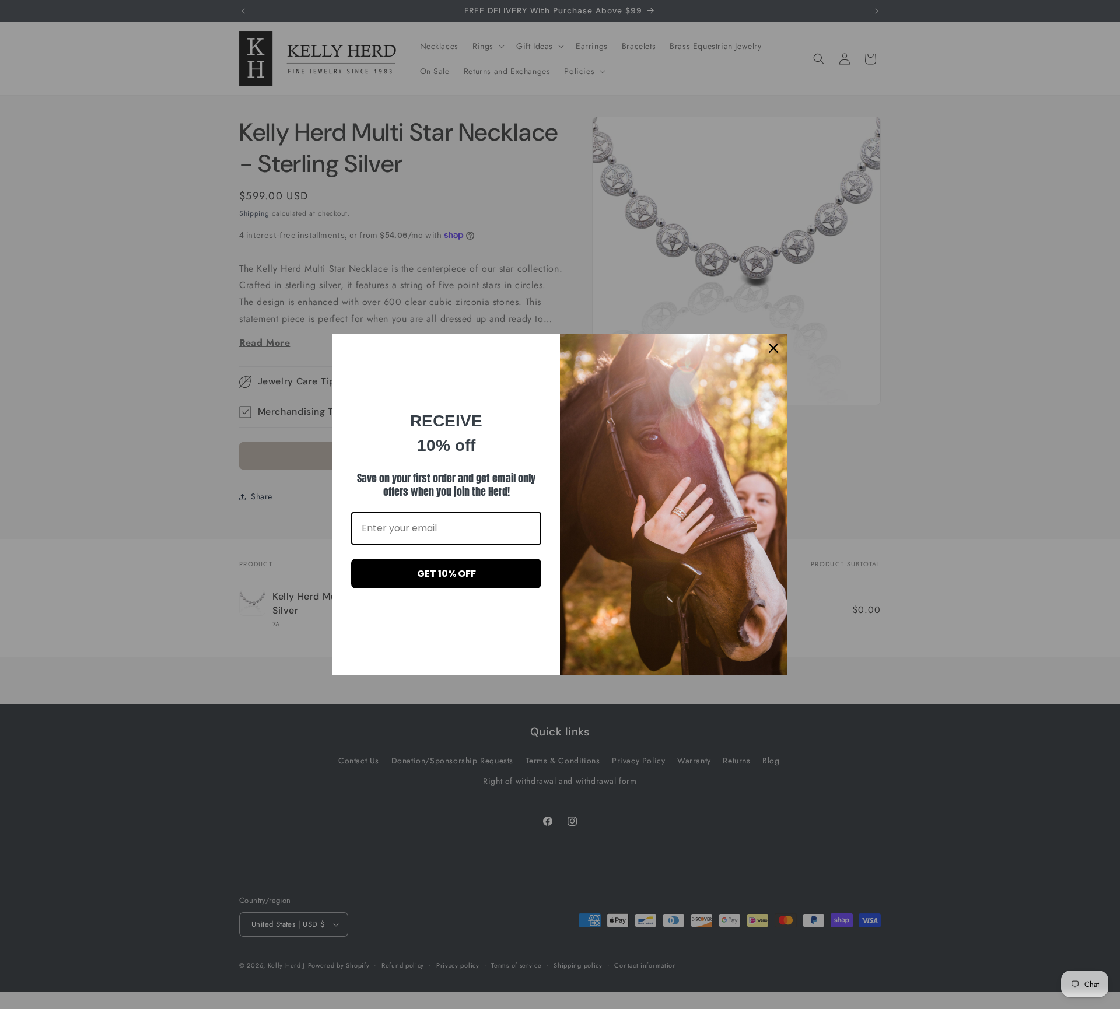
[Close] (774, 348)
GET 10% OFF (446, 573)
